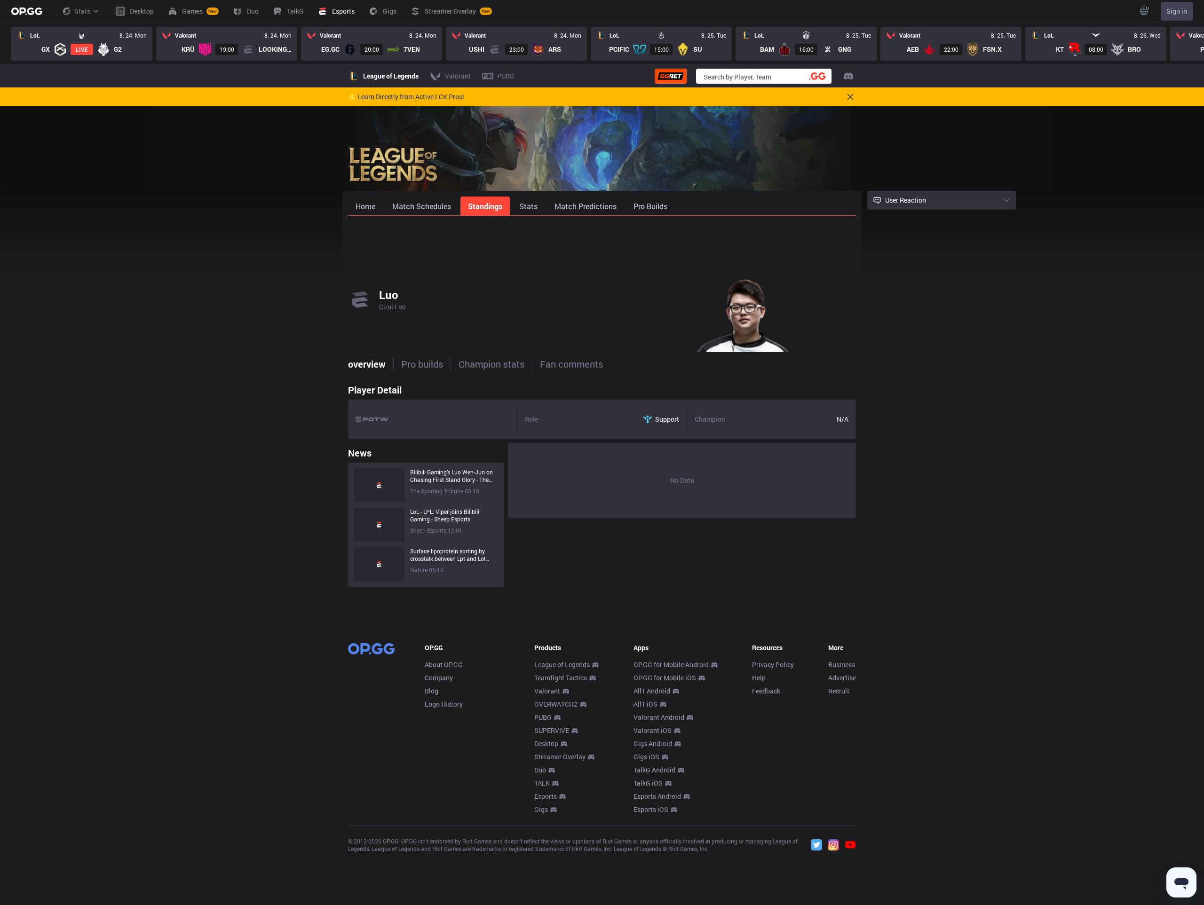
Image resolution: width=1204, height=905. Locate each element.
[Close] (850, 96)
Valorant (547, 690)
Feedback (766, 690)
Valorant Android (659, 717)
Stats (82, 11)
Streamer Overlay (560, 756)
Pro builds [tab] (422, 364)
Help (759, 677)
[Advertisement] (602, 241)
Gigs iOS (646, 756)
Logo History (444, 704)
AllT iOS (645, 704)
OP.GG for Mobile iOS (665, 677)
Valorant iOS (653, 730)
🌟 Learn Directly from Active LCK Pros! (406, 97)
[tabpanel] (602, 483)
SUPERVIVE (551, 730)
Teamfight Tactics (560, 677)
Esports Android (657, 796)
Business (841, 664)
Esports (545, 796)
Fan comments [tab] (571, 364)
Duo (540, 769)
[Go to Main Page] (27, 11)
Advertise (842, 677)
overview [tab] (367, 364)
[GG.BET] (671, 76)
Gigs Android (653, 743)
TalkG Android (654, 769)
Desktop (546, 743)
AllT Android (652, 690)
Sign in (1176, 11)
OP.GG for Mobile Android (671, 664)
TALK (542, 783)
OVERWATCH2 (556, 704)
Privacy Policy (773, 664)
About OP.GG (444, 664)
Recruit (838, 690)
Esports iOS (651, 809)
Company (439, 677)
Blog (431, 690)
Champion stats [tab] (491, 364)
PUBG (543, 717)
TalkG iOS (648, 783)
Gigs (541, 809)
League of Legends (562, 664)
